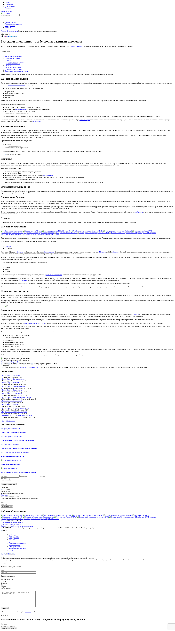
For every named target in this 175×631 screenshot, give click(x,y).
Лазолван (116, 252)
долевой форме (84, 120)
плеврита (135, 314)
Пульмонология (10, 22)
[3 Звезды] (19, 364)
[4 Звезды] (27, 364)
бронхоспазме (49, 252)
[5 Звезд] (34, 364)
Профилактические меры (13, 69)
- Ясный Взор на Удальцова (10, 375)
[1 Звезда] (4, 364)
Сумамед (8, 247)
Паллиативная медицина (13, 24)
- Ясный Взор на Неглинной (10, 383)
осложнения (37, 121)
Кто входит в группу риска (14, 62)
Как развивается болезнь (13, 56)
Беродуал (20, 252)
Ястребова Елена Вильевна (29, 367)
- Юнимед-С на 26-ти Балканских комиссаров (16, 415)
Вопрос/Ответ (10, 4)
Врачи (11, 550)
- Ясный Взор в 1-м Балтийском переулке (15, 408)
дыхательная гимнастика (53, 275)
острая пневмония (77, 46)
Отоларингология (15, 547)
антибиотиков (48, 175)
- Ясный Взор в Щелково (9, 404)
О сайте (7, 2)
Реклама (8, 8)
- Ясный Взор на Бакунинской (11, 401)
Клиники (8, 27)
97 (7, 421)
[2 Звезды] (12, 364)
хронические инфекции (16, 85)
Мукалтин (102, 252)
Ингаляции (23, 280)
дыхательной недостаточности (34, 323)
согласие (28, 612)
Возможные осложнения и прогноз (17, 71)
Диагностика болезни (12, 64)
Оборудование (10, 6)
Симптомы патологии (12, 58)
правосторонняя (21, 109)
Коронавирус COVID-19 (17, 548)
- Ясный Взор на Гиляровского (11, 393)
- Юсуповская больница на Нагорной (14, 412)
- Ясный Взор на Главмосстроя (11, 390)
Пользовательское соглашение (11, 524)
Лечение (8, 65)
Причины (8, 60)
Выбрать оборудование (13, 67)
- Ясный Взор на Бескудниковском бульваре (16, 397)
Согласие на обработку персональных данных (17, 526)
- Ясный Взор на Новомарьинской (13, 379)
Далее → (12, 421)
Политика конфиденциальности (12, 522)
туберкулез (139, 212)
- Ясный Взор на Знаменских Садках (13, 386)
